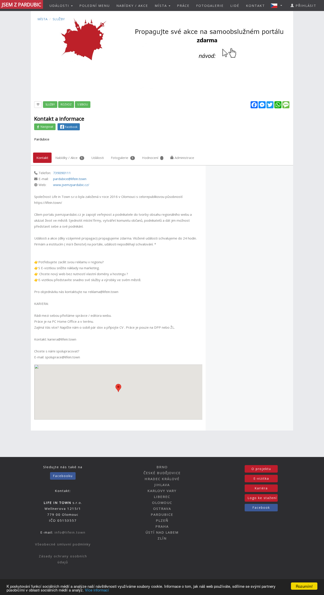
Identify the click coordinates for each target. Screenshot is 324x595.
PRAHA (162, 526)
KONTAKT (255, 5)
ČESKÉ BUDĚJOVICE (162, 473)
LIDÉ (234, 5)
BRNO (162, 467)
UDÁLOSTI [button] (60, 5)
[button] (277, 5)
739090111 (62, 173)
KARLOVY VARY (162, 490)
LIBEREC (162, 496)
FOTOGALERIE (210, 5)
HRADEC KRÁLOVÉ (162, 479)
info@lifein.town (70, 532)
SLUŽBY (59, 19)
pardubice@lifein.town (69, 179)
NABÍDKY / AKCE (132, 5)
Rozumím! (304, 586)
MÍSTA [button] (161, 5)
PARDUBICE (162, 514)
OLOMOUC (162, 502)
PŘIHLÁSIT (305, 5)
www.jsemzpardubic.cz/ (71, 184)
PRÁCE (183, 5)
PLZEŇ (162, 520)
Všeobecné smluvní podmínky (63, 544)
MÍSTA (42, 19)
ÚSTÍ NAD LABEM (162, 532)
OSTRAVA (162, 508)
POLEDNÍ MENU (94, 5)
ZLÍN (162, 538)
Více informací (97, 590)
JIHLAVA (162, 485)
